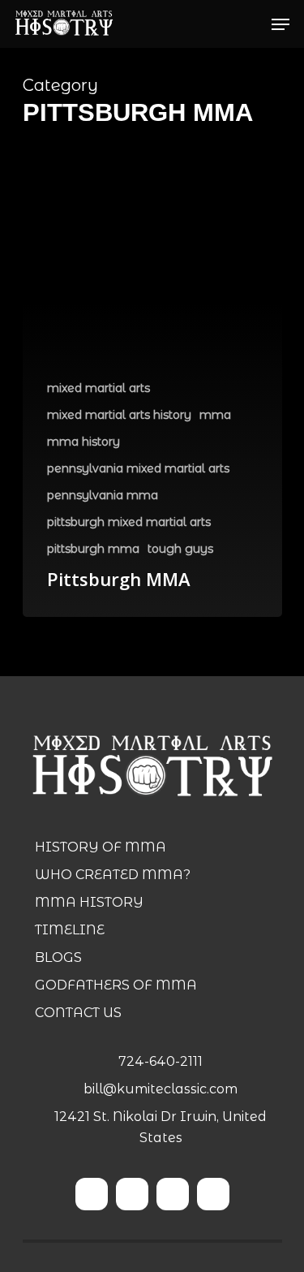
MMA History (89, 902)
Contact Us (78, 1012)
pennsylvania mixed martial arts (138, 468)
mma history (83, 441)
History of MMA (100, 847)
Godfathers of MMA (116, 985)
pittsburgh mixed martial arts (129, 522)
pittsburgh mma (93, 548)
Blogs (58, 957)
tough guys (180, 548)
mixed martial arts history (119, 414)
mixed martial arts (98, 388)
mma (215, 414)
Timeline (70, 930)
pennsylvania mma (102, 495)
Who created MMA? (113, 874)
